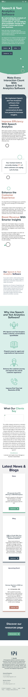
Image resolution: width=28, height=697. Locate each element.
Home (14, 688)
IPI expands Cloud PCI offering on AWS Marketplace (14, 493)
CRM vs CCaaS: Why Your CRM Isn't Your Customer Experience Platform (14, 537)
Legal (19, 688)
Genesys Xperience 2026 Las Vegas (14, 585)
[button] (25, 1)
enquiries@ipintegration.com (9, 676)
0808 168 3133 (6, 682)
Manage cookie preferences (12, 689)
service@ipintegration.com (9, 684)
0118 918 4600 (6, 675)
